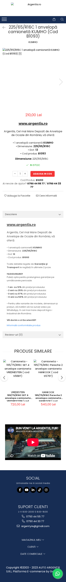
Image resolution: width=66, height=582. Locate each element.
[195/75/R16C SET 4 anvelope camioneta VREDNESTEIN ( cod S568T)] (17, 374)
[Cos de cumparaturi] (54, 19)
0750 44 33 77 (35, 521)
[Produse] (5, 20)
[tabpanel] (33, 78)
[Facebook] (20, 490)
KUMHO (33, 42)
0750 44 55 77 (35, 516)
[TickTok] (40, 490)
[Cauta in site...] (62, 19)
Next (60, 81)
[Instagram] (46, 490)
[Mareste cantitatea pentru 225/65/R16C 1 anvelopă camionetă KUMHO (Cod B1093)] (25, 173)
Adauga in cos (42, 173)
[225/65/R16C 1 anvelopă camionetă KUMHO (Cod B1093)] (33, 78)
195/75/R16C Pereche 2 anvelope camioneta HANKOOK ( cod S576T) (48, 397)
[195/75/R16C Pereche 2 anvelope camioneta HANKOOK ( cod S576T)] (48, 374)
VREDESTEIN (18, 392)
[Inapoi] (2, 27)
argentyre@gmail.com (34, 526)
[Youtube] (26, 490)
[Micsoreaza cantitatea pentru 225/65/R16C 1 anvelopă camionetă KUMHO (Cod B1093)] (15, 173)
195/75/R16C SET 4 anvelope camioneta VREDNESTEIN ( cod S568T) (18, 397)
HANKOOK (48, 392)
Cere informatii (47, 195)
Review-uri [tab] (14, 334)
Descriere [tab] (11, 214)
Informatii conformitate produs (23, 325)
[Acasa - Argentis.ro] (33, 8)
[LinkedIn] (33, 490)
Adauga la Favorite (18, 195)
